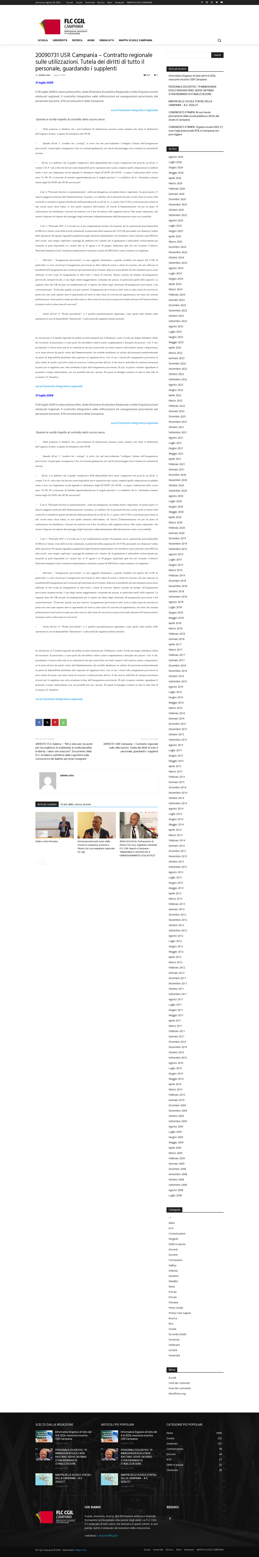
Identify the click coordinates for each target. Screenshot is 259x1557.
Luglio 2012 (175, 941)
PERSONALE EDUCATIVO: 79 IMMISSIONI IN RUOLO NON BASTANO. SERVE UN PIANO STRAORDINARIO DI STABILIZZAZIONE (192, 90)
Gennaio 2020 (176, 533)
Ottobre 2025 (176, 209)
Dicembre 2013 (177, 851)
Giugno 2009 (176, 1137)
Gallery (172, 1265)
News (172, 1286)
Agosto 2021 (176, 437)
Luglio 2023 (175, 331)
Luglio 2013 (175, 877)
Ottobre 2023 (176, 315)
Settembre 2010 (178, 1057)
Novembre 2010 (178, 1047)
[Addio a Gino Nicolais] (54, 825)
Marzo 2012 (175, 962)
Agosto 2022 (176, 384)
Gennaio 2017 (176, 660)
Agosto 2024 (176, 268)
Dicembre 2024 (177, 247)
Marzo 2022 (175, 400)
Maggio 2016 (176, 702)
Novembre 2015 (178, 729)
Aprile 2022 (175, 395)
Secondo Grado (177, 1334)
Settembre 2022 (178, 379)
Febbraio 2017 (177, 655)
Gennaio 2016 (176, 718)
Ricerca (173, 1318)
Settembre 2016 (178, 681)
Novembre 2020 (178, 480)
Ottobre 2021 (176, 427)
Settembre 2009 (178, 1121)
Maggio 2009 (176, 1142)
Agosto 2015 (176, 745)
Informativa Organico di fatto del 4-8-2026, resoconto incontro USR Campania (192, 77)
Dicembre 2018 (177, 580)
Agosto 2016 (176, 686)
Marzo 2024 (175, 289)
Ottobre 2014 (176, 798)
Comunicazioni (177, 1233)
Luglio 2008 (175, 1195)
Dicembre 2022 (177, 363)
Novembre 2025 (178, 204)
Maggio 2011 (176, 1015)
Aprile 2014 (175, 829)
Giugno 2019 (176, 564)
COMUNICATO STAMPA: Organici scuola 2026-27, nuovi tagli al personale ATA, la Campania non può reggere (196, 131)
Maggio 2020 (176, 511)
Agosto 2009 (176, 1126)
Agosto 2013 (176, 872)
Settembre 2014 (178, 803)
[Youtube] (222, 3)
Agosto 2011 (176, 999)
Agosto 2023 (176, 326)
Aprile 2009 (175, 1147)
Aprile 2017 (175, 644)
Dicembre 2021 (177, 416)
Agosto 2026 (176, 156)
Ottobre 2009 (176, 1116)
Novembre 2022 (178, 368)
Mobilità (173, 1281)
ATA (171, 1228)
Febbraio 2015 (177, 776)
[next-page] (43, 862)
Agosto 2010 (176, 1063)
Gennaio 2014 (176, 845)
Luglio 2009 (175, 1131)
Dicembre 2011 (177, 978)
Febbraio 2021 (177, 464)
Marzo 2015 (175, 771)
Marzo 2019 (175, 570)
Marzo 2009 (175, 1153)
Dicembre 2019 (177, 538)
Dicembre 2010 (177, 1041)
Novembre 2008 (178, 1174)
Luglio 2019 (175, 559)
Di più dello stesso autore (76, 804)
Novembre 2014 (178, 792)
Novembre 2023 (178, 310)
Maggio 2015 (176, 761)
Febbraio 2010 (177, 1094)
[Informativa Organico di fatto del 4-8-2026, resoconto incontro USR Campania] (44, 1436)
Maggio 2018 (176, 617)
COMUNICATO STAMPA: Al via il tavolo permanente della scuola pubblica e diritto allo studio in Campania (194, 116)
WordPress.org (177, 1393)
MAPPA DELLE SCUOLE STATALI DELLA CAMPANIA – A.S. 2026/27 (190, 103)
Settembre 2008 (178, 1184)
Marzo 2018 (175, 628)
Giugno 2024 (176, 278)
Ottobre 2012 (176, 925)
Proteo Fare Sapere (180, 1313)
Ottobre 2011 (176, 988)
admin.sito (44, 75)
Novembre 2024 (178, 252)
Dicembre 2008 (177, 1169)
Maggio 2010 (176, 1078)
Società (173, 1350)
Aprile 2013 (175, 893)
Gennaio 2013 (176, 909)
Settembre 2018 (178, 596)
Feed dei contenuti (179, 1383)
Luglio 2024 (175, 273)
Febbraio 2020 (177, 527)
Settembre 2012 (178, 930)
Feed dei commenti (180, 1388)
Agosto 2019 (176, 554)
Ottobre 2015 (176, 734)
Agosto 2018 (176, 602)
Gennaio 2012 (176, 972)
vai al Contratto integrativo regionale (134, 110)
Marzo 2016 (175, 708)
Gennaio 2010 (176, 1100)
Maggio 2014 (176, 824)
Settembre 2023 (178, 321)
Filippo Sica (81, 1550)
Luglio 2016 (175, 692)
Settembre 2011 (178, 994)
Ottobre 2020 (176, 485)
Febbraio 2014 (177, 840)
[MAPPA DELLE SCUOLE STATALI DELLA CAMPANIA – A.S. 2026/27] (44, 1479)
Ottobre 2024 (176, 257)
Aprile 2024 (175, 284)
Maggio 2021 (176, 453)
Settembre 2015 (178, 739)
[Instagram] (207, 3)
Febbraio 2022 (177, 405)
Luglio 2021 (175, 443)
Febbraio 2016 (177, 713)
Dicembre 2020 (177, 474)
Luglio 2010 (175, 1068)
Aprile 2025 (175, 236)
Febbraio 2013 (177, 904)
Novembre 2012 (178, 919)
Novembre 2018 (178, 586)
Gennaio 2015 (176, 782)
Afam (172, 1223)
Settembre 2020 (178, 490)
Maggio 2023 (176, 342)
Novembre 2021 (178, 421)
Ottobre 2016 (176, 676)
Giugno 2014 (176, 819)
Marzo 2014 (175, 835)
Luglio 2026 (175, 162)
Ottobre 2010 (176, 1052)
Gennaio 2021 (176, 469)
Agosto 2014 (176, 808)
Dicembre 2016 (177, 665)
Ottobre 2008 (176, 1179)
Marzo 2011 (175, 1025)
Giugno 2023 (176, 337)
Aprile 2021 (175, 458)
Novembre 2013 (178, 856)
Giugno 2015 (176, 755)
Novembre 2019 (178, 543)
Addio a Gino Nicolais (46, 841)
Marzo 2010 (175, 1089)
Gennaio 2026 (176, 194)
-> (170, 1217)
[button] (219, 40)
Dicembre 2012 (177, 914)
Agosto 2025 (176, 220)
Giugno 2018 (176, 612)
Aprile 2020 (175, 517)
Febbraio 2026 (177, 188)
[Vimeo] (217, 3)
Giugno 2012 (176, 946)
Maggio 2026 (176, 172)
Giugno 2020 (176, 506)
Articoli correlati (47, 804)
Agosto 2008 (176, 1190)
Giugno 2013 (176, 882)
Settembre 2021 (178, 432)
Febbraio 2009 (177, 1158)
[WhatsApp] (63, 722)
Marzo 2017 (175, 649)
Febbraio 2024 (177, 294)
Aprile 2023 (175, 347)
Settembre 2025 (178, 215)
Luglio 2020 (175, 501)
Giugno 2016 (176, 697)
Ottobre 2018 (176, 591)
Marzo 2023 (175, 352)
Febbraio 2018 (177, 633)
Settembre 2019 (178, 549)
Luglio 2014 (175, 814)
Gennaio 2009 (176, 1163)
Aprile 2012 (175, 957)
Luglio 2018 (175, 607)
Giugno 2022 (176, 390)
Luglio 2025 (175, 225)
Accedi (172, 1377)
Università (174, 1355)
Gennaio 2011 (176, 1036)
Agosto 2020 (176, 496)
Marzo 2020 (175, 522)
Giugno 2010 (176, 1073)
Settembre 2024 (178, 262)
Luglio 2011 (175, 1004)
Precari (173, 1291)
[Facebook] (202, 3)
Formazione (175, 1260)
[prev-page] (37, 862)
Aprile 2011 (175, 1020)
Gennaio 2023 (176, 358)
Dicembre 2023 (177, 305)
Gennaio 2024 (176, 300)
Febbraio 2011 (177, 1031)
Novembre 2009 (178, 1110)
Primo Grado (176, 1307)
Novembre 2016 (178, 670)
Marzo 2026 (175, 183)
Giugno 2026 (176, 167)
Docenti (173, 1249)
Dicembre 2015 (177, 723)
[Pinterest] (55, 722)
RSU (171, 1323)
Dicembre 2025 (177, 199)
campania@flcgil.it (107, 1535)
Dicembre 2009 (177, 1105)
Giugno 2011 (176, 1010)
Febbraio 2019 (177, 575)
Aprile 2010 (175, 1084)
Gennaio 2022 (176, 411)
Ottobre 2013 (176, 861)
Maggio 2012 (176, 951)
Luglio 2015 (175, 750)
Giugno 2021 (176, 448)
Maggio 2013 (176, 888)
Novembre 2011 (178, 983)
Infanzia (173, 1270)
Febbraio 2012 (177, 967)
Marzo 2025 (175, 241)
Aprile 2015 (175, 766)
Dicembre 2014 (177, 787)
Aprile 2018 (175, 623)
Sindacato (174, 1344)
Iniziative (173, 1276)
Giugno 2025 (176, 231)
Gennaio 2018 (176, 639)
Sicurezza (174, 1339)
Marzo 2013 (175, 898)
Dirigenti (173, 1238)
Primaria (173, 1302)
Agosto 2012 (176, 935)
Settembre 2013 (178, 866)
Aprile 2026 (175, 178)
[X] (212, 3)
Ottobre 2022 (176, 374)
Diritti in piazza (177, 1244)
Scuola (172, 1329)
